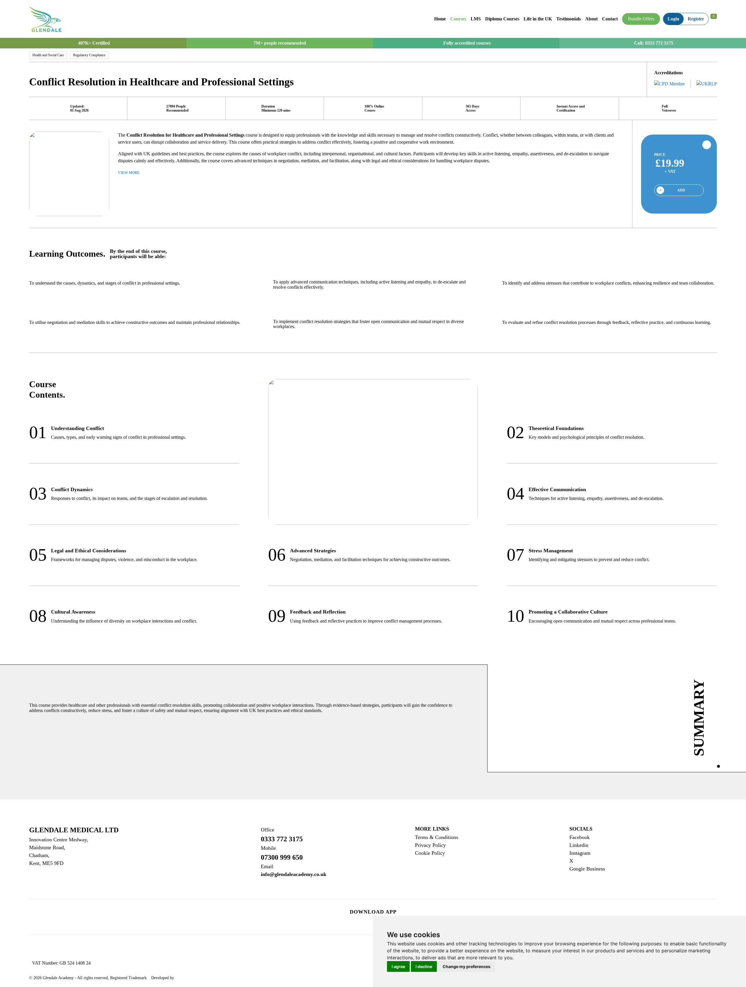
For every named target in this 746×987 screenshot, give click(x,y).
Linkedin (578, 845)
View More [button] (129, 173)
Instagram (579, 853)
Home (440, 18)
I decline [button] (424, 966)
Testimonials (568, 18)
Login (673, 18)
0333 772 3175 (659, 43)
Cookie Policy (430, 853)
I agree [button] (398, 966)
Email (267, 866)
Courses (458, 18)
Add (681, 190)
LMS (476, 18)
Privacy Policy (430, 845)
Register (696, 18)
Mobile (268, 848)
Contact (610, 18)
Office (267, 830)
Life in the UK (538, 18)
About (591, 18)
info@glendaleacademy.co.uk (293, 870)
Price (659, 155)
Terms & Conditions (436, 837)
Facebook (579, 837)
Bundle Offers (641, 18)
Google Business (587, 869)
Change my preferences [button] (466, 966)
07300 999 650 (282, 853)
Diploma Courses (502, 18)
